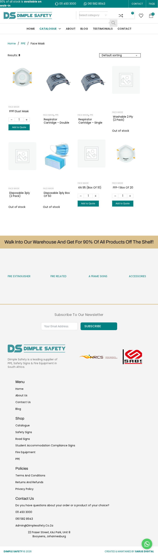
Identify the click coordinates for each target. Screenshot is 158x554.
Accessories (129, 276)
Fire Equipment (25, 452)
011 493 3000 (23, 512)
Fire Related (50, 276)
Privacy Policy (24, 489)
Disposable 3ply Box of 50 (57, 194)
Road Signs (22, 439)
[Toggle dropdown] (59, 28)
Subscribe (92, 326)
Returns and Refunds (29, 482)
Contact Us (23, 402)
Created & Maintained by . (129, 551)
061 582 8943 (24, 519)
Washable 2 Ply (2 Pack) (123, 118)
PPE (23, 43)
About (71, 29)
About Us (21, 395)
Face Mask (13, 106)
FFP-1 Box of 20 (123, 187)
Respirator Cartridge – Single (90, 121)
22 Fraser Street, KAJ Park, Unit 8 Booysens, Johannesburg (49, 534)
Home (31, 29)
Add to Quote (19, 127)
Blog (84, 29)
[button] (120, 15)
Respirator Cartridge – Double (56, 121)
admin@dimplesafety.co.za (34, 525)
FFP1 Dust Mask (19, 111)
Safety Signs (23, 432)
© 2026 (18, 551)
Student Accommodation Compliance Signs (45, 445)
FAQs (152, 3)
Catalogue (48, 29)
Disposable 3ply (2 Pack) (19, 194)
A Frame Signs (90, 276)
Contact (137, 3)
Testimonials (103, 29)
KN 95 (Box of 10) (89, 187)
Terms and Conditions (30, 475)
